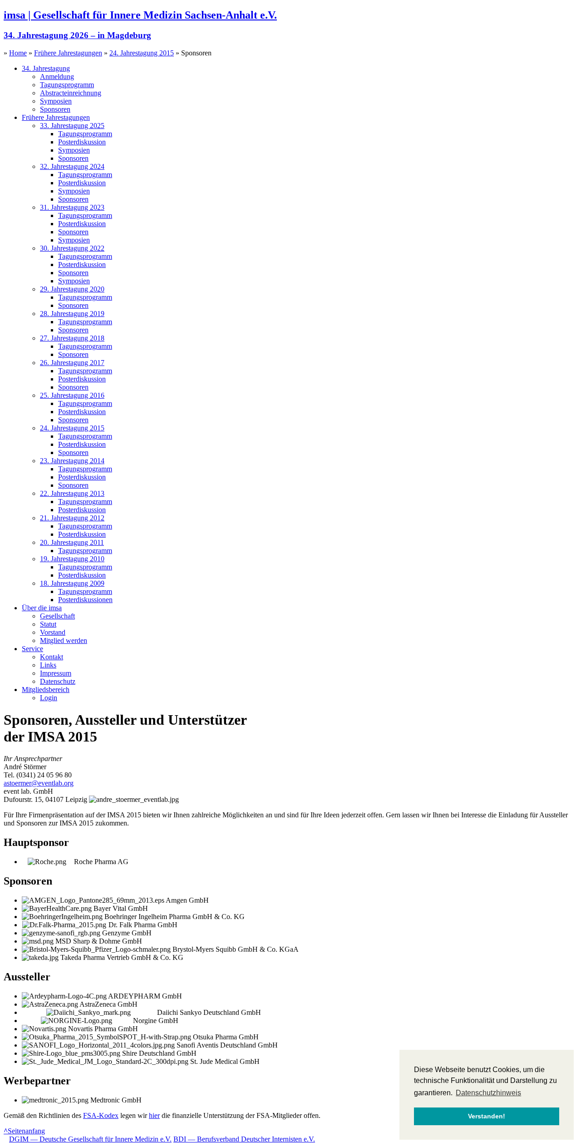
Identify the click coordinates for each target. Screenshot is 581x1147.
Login (48, 698)
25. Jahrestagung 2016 (72, 395)
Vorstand (52, 632)
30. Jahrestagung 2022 (72, 248)
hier (154, 1115)
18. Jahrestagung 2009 (72, 583)
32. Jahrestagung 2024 (72, 166)
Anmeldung (57, 76)
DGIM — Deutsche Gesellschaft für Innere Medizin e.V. (90, 1139)
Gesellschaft (57, 616)
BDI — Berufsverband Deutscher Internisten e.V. (244, 1139)
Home (18, 53)
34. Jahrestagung (46, 68)
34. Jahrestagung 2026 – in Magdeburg (77, 35)
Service (32, 649)
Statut (48, 624)
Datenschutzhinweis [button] (488, 1093)
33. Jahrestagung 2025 (72, 125)
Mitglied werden (63, 640)
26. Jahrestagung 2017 (72, 362)
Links (48, 665)
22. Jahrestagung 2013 (72, 493)
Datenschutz (57, 681)
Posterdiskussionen (85, 599)
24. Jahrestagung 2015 (141, 53)
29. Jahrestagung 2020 (72, 289)
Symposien (56, 101)
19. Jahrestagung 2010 (72, 559)
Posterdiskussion (82, 142)
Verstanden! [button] (486, 1116)
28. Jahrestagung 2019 (72, 313)
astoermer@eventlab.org (39, 783)
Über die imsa (42, 608)
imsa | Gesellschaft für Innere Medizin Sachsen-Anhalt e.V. (140, 15)
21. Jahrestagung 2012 (72, 518)
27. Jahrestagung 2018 (72, 338)
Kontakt (51, 657)
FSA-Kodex (100, 1115)
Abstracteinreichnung (70, 93)
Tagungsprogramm (67, 85)
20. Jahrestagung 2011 (72, 542)
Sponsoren (55, 109)
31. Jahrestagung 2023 (72, 207)
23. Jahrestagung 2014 (72, 461)
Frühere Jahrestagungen (68, 53)
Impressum (55, 673)
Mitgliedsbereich (45, 689)
